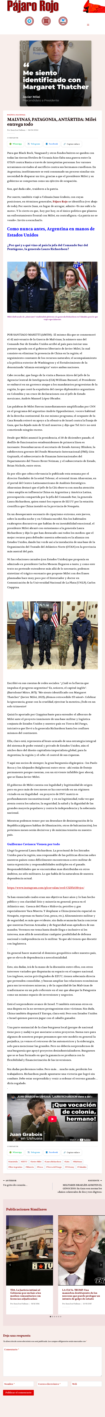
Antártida (13, 1162)
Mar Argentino (15, 1167)
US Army (69, 1167)
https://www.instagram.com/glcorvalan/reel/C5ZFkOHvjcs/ (45, 887)
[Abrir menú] (88, 25)
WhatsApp (15, 144)
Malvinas (77, 1162)
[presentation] (29, 1250)
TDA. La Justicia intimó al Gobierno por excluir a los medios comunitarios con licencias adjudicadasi (25, 1294)
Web (74, 1384)
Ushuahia (81, 1167)
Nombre (9, 1384)
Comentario (11, 1349)
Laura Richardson (53, 1162)
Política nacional (16, 115)
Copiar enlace (72, 144)
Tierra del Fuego (54, 1167)
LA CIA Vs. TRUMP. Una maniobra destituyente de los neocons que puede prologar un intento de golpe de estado (81, 1294)
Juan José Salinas (18, 130)
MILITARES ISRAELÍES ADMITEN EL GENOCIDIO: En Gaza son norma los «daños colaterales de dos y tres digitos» (79, 1186)
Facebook (52, 144)
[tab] (50, 1316)
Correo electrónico (49, 1384)
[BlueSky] (63, 21)
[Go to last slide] (10, 1265)
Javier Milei (35, 1162)
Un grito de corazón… (15, 1183)
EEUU (24, 1162)
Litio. (67, 1162)
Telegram (33, 144)
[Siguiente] (101, 1265)
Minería (30, 1167)
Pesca (40, 1167)
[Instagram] (46, 21)
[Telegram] (29, 21)
